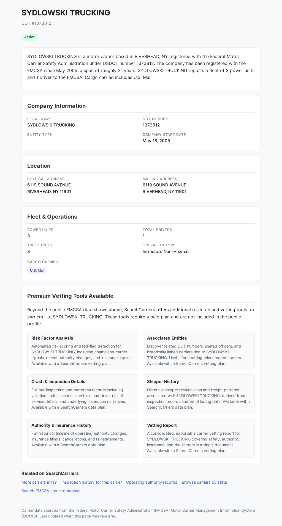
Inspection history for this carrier (91, 482)
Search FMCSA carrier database (50, 490)
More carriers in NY (39, 482)
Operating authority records (151, 482)
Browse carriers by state (204, 482)
